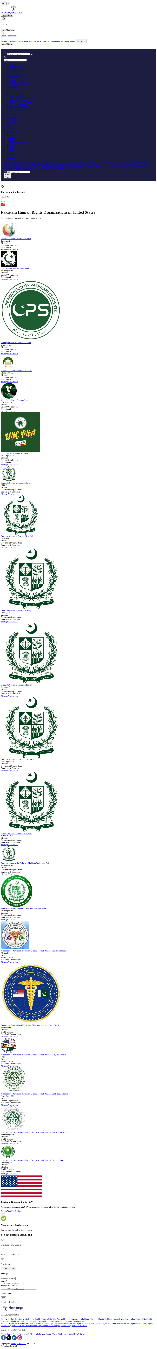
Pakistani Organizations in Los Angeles (137, 1323)
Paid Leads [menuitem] (57, 41)
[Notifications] (3, 19)
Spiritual (12, 155)
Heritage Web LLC (18, 1344)
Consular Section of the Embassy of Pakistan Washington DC (25, 863)
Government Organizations (19, 82)
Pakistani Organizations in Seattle (74, 1326)
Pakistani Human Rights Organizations (120, 1319)
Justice (11, 91)
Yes (3, 197)
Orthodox (12, 135)
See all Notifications (9, 36)
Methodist (13, 118)
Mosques (12, 122)
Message (4, 250)
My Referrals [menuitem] (34, 41)
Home (3, 202)
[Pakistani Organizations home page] (13, 10)
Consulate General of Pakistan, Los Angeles (18, 759)
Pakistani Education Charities (93, 1319)
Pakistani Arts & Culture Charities (28, 1319)
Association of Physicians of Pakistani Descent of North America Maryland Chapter (33, 1055)
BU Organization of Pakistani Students (16, 343)
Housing (12, 89)
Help (37, 1334)
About (3, 1334)
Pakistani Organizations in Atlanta (28, 1323)
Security (69, 1334)
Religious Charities (16, 80)
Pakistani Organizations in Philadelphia (45, 1326)
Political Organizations (17, 104)
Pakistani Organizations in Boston (55, 1323)
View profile (13, 250)
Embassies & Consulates (18, 84)
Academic (13, 144)
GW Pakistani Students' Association (15, 268)
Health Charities (15, 76)
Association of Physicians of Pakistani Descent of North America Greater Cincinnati (33, 951)
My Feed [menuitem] (4, 41)
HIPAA (76, 1334)
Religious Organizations (18, 109)
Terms (54, 1334)
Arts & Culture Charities (18, 69)
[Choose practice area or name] (32, 54)
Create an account (8, 1268)
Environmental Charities (18, 73)
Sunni (11, 129)
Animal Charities (15, 67)
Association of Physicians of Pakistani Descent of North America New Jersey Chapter (34, 1132)
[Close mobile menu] (8, 3)
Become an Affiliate (26, 1334)
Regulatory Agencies (17, 95)
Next (3, 1298)
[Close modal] (3, 1214)
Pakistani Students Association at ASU (16, 239)
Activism (12, 146)
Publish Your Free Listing (11, 1211)
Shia (10, 124)
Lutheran (12, 115)
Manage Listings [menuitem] (46, 41)
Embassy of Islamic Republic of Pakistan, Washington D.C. (24, 908)
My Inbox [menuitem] (25, 41)
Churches (12, 111)
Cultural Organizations (17, 100)
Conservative (14, 133)
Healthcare (13, 87)
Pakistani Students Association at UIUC (16, 371)
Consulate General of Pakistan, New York (17, 536)
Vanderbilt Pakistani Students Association (17, 400)
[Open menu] (3, 3)
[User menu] (2, 38)
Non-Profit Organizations (18, 107)
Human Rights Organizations (20, 102)
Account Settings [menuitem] (68, 41)
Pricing (15, 1334)
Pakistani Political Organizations (24, 1321)
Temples (12, 140)
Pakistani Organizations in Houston (108, 1323)
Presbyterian (13, 120)
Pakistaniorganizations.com (11, 13)
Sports (11, 158)
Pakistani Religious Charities (49, 1321)
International (14, 153)
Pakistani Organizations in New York (15, 1326)
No (8, 197)
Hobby (11, 151)
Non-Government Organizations (21, 98)
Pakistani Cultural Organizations (69, 1319)
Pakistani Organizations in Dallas (81, 1323)
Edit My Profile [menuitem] (14, 41)
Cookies (49, 1334)
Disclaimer (62, 1334)
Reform (12, 138)
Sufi (10, 127)
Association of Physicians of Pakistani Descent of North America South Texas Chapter (34, 1094)
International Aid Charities (19, 78)
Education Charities (16, 71)
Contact (9, 1334)
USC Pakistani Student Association (14, 453)
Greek (11, 149)
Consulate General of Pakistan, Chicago (16, 610)
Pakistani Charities (49, 1319)
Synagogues (13, 131)
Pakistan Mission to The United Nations (16, 833)
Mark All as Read (8, 30)
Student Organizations (17, 142)
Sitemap (83, 1334)
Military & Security (16, 93)
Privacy (42, 1334)
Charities (12, 64)
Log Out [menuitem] (82, 41)
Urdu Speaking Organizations (72, 1321)
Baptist (11, 113)
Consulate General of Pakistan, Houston (16, 685)
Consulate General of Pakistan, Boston (16, 483)
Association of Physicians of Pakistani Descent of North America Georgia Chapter (33, 1160)
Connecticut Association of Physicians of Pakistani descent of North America (30, 1025)
